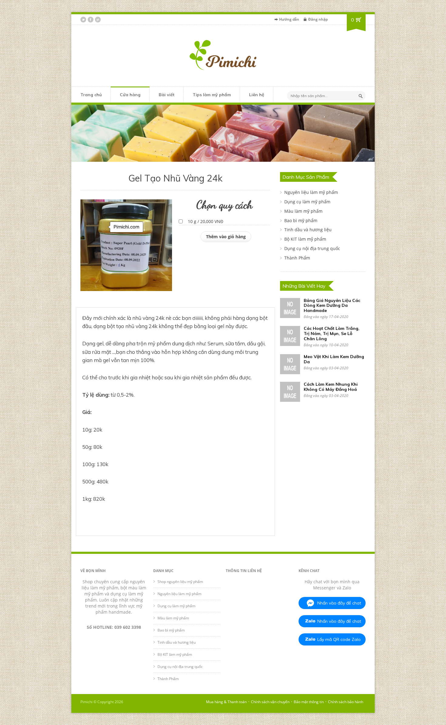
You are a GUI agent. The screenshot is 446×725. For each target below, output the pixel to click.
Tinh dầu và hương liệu (308, 229)
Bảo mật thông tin (309, 701)
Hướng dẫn (289, 19)
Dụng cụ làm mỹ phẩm (307, 202)
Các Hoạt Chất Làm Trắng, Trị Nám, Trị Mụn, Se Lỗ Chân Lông (332, 333)
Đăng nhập (318, 19)
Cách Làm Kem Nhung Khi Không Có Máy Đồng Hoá (331, 386)
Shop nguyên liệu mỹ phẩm (180, 581)
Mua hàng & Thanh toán (226, 701)
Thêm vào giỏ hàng (226, 236)
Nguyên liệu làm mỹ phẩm (311, 192)
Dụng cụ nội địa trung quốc (312, 248)
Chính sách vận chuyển (270, 701)
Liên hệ (256, 94)
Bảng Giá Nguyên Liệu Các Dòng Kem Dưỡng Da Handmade (332, 305)
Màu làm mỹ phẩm (303, 211)
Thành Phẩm (297, 258)
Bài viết (166, 94)
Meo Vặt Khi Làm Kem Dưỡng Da (334, 359)
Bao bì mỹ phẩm (300, 220)
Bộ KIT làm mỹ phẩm (305, 239)
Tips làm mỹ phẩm (212, 94)
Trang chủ (91, 94)
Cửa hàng (130, 94)
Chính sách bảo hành (345, 701)
